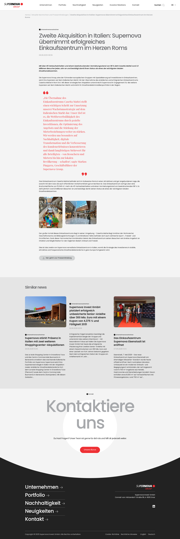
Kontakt (135, 5)
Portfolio (62, 5)
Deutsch (151, 534)
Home (27, 15)
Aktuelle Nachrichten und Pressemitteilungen (50, 15)
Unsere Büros (90, 449)
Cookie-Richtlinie (112, 534)
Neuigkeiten (97, 5)
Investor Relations (118, 5)
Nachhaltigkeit (79, 5)
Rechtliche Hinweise (129, 534)
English (143, 534)
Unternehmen (46, 5)
